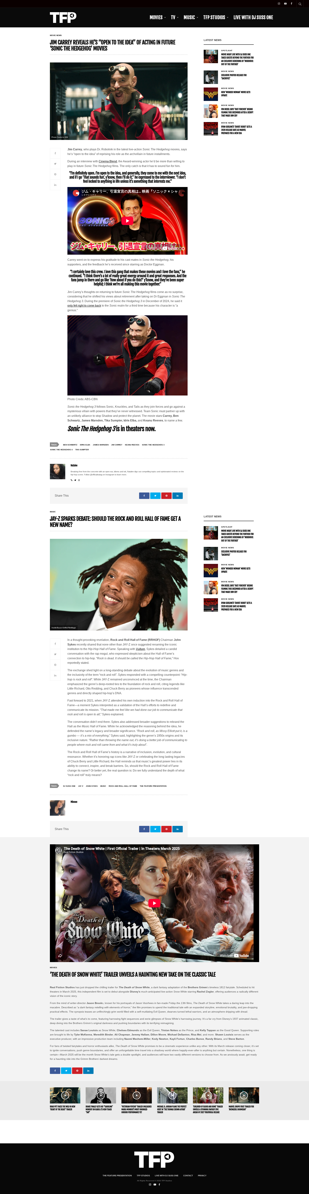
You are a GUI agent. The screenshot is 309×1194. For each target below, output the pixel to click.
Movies (156, 17)
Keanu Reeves (132, 445)
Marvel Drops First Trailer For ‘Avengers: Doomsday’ (241, 1108)
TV (173, 17)
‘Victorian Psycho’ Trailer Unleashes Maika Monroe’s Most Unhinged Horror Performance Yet (136, 1109)
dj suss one (69, 786)
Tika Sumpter (82, 450)
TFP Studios (214, 17)
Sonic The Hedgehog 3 (153, 445)
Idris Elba (85, 445)
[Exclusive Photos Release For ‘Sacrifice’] (211, 77)
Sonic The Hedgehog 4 (61, 450)
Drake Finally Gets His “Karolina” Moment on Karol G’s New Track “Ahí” (99, 1109)
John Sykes (92, 786)
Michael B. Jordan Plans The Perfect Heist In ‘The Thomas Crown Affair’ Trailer (172, 1109)
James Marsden (101, 445)
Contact (188, 1175)
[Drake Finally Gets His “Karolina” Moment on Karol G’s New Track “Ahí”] (101, 1095)
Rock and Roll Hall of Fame (123, 786)
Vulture (140, 649)
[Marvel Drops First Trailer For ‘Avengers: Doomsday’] (244, 1095)
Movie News (56, 35)
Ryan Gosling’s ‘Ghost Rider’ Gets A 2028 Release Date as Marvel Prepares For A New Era (236, 130)
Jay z (80, 786)
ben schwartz (70, 445)
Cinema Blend (108, 161)
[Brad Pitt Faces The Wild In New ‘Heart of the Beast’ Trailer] (65, 1095)
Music (189, 17)
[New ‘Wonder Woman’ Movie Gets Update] (211, 94)
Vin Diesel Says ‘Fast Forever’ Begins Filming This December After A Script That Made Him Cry (237, 112)
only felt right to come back (84, 305)
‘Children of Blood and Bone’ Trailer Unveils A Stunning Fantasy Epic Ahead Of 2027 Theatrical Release (208, 1109)
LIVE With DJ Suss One (253, 17)
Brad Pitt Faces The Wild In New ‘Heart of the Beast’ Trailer (62, 1108)
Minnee (74, 802)
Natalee (74, 465)
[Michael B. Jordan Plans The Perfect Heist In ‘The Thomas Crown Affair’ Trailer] (172, 1095)
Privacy (202, 1175)
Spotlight (226, 51)
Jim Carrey (116, 445)
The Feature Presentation (153, 786)
